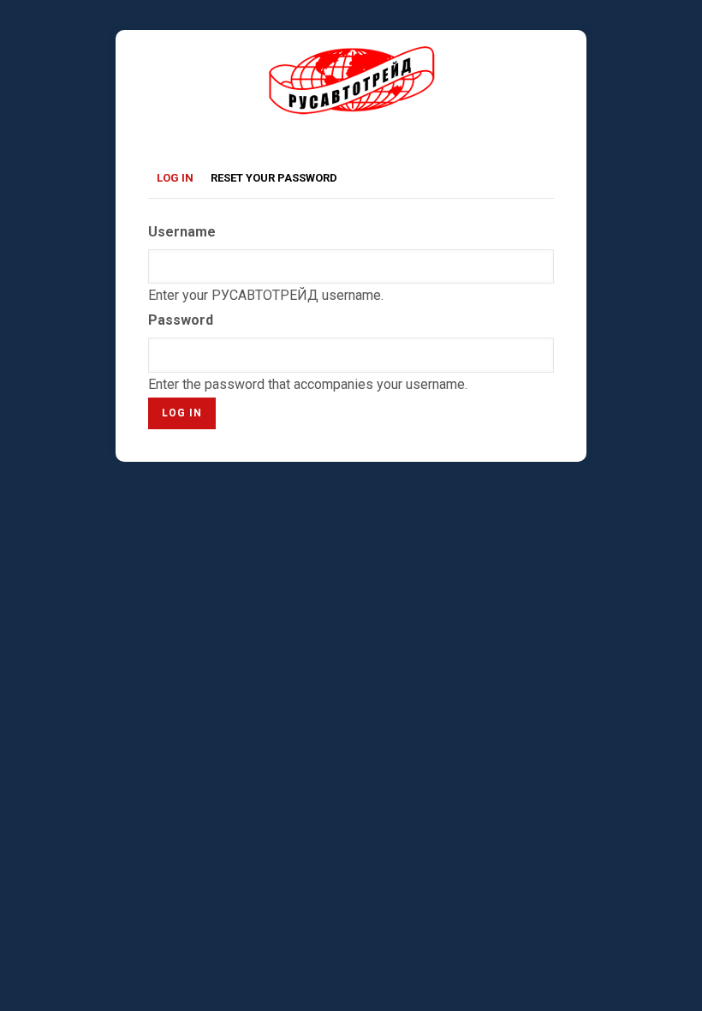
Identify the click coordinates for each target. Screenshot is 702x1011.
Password (180, 320)
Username (182, 232)
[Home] (351, 57)
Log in (179, 180)
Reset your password (274, 177)
